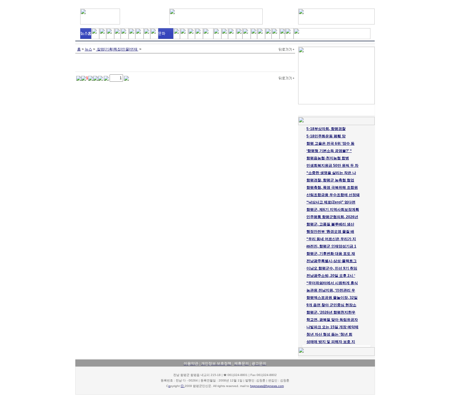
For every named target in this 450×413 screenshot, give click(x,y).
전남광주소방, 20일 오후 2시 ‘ (330, 275)
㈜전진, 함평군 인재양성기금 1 (331, 246)
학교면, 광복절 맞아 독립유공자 (332, 320)
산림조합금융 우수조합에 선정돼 (333, 195)
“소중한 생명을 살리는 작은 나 (331, 173)
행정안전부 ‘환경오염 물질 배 (330, 231)
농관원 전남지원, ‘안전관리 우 (330, 290)
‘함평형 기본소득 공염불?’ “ (329, 151)
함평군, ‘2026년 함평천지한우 (330, 312)
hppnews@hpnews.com (267, 386)
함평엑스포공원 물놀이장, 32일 (332, 298)
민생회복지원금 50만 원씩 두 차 (332, 165)
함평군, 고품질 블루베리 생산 (330, 224)
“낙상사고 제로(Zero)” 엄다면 (330, 202)
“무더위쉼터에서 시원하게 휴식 (332, 283)
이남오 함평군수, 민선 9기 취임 (331, 268)
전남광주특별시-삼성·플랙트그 (331, 261)
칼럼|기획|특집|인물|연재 (117, 49)
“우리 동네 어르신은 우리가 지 (331, 239)
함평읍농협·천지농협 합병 (327, 158)
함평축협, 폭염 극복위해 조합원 (332, 187)
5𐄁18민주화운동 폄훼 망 (326, 136)
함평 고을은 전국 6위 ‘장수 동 (330, 143)
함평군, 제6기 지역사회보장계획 (332, 209)
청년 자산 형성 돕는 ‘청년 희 (329, 334)
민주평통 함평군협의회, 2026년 (332, 217)
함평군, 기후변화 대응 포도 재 (330, 253)
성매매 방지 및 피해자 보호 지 (330, 342)
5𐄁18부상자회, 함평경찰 (326, 129)
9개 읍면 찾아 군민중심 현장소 (331, 305)
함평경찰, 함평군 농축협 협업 (330, 180)
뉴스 (88, 49)
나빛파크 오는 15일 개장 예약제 (332, 327)
